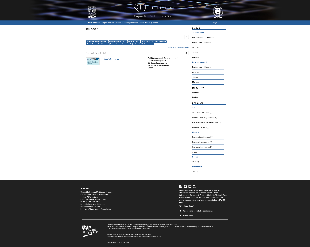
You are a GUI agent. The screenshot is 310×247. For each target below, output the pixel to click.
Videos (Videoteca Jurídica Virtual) (137, 23)
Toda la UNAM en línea (89, 197)
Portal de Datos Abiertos (90, 202)
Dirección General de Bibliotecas (93, 204)
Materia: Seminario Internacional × (121, 44)
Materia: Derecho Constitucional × (97, 44)
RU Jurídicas (95, 23)
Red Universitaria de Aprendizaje (93, 199)
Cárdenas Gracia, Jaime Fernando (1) (206, 122)
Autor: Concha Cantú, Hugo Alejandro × (153, 41)
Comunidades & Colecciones (203, 38)
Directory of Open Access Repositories (96, 209)
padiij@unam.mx (155, 236)
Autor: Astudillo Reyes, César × (143, 44)
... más (194, 152)
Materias (195, 57)
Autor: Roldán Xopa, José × (117, 41)
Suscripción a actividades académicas (198, 211)
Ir (186, 37)
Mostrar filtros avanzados (178, 47)
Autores (195, 47)
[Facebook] (180, 186)
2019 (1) (195, 162)
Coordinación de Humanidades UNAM (95, 195)
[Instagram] (194, 186)
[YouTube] (189, 186)
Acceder (195, 92)
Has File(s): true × (134, 41)
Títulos (195, 52)
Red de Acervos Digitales (90, 207)
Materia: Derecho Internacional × (97, 41)
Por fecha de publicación (201, 42)
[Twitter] (185, 186)
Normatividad (188, 216)
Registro (195, 97)
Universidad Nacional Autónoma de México (97, 192)
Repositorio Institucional (111, 23)
